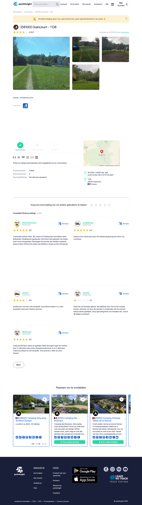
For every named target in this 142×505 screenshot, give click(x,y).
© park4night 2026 (121, 501)
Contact (54, 150)
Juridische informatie (22, 501)
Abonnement (62, 4)
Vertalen (65, 224)
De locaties (74, 4)
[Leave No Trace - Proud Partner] (119, 478)
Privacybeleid (49, 501)
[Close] (126, 18)
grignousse (125, 32)
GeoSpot (56, 493)
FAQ (107, 4)
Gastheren (98, 4)
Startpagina (17, 12)
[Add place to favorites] (45, 399)
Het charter (86, 4)
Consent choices (63, 501)
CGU (34, 501)
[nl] (112, 4)
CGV (39, 501)
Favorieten (37, 150)
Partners (56, 480)
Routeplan (20, 150)
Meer (18, 365)
